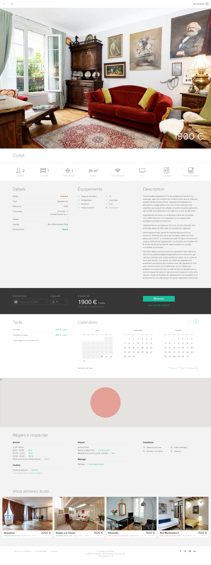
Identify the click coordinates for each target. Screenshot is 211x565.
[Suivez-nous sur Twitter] (185, 551)
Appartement (20, 536)
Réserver (159, 298)
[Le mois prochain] (195, 322)
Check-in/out (20, 296)
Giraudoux (9, 533)
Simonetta (113, 533)
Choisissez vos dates (29, 302)
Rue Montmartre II (169, 533)
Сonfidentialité (41, 551)
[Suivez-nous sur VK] (194, 551)
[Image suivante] (50, 513)
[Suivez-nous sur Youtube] (189, 551)
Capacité (55, 296)
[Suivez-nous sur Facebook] (180, 551)
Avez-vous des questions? (159, 305)
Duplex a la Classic (65, 533)
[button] (205, 78)
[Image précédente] (5, 513)
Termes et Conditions (23, 551)
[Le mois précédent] (189, 322)
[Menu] (4, 4)
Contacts (54, 551)
